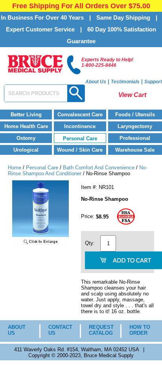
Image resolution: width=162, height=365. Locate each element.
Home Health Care (26, 126)
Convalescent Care (80, 114)
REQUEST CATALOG (99, 330)
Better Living (26, 114)
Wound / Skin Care (80, 150)
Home (14, 168)
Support (153, 81)
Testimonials (125, 81)
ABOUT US (17, 330)
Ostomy (26, 138)
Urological (26, 150)
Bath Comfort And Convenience (98, 168)
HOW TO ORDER (139, 330)
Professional (135, 138)
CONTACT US (58, 330)
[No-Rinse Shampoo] (40, 245)
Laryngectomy (135, 126)
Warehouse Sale (135, 150)
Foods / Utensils (135, 114)
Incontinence (80, 126)
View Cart (132, 95)
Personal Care (80, 138)
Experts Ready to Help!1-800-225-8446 (107, 62)
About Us (95, 81)
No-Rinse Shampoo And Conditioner (77, 170)
